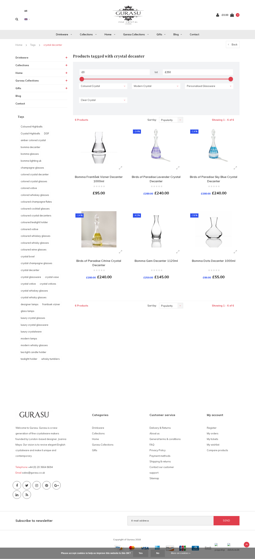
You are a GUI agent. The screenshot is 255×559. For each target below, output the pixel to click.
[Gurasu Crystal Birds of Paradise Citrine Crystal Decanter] (99, 229)
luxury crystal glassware (34, 324)
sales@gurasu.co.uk (33, 472)
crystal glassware (31, 276)
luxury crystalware (31, 331)
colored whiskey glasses (35, 194)
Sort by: (152, 119)
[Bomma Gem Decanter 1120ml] (156, 229)
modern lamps (29, 338)
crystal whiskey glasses (34, 290)
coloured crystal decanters (36, 215)
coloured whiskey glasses (35, 235)
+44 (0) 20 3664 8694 (40, 467)
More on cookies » (180, 553)
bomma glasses (30, 153)
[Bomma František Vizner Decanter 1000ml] (99, 145)
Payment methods (160, 455)
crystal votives (48, 283)
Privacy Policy (158, 450)
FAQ (152, 444)
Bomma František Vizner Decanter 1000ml (99, 179)
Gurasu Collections (134, 34)
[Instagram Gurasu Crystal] (36, 485)
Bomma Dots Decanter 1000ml (213, 261)
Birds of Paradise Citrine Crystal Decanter (98, 263)
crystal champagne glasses (36, 263)
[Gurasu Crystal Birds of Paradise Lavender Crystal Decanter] (156, 145)
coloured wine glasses (33, 249)
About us (155, 433)
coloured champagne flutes (36, 201)
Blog (176, 34)
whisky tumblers (50, 358)
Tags (33, 44)
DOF (46, 133)
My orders (212, 433)
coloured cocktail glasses (35, 208)
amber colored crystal (33, 140)
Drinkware (62, 34)
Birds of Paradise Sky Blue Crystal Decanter (213, 179)
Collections (86, 34)
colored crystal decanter (35, 174)
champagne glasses (32, 167)
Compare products (217, 450)
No (157, 553)
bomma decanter (30, 147)
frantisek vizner (51, 304)
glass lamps (27, 310)
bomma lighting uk (31, 160)
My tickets (212, 439)
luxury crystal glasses (33, 317)
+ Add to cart (96, 203)
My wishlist (213, 444)
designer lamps (29, 304)
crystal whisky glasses (33, 297)
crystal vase (52, 276)
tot (156, 72)
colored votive (29, 188)
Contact (194, 34)
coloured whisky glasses (35, 242)
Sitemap (154, 478)
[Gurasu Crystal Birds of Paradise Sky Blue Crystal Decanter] (213, 145)
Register (212, 427)
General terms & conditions (165, 439)
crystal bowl (28, 256)
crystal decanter (52, 44)
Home (108, 34)
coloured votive (29, 229)
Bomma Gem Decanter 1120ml (156, 261)
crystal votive (28, 283)
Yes (141, 553)
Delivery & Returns (160, 427)
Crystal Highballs (30, 133)
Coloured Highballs (32, 126)
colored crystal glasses (34, 181)
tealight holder (29, 358)
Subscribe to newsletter (34, 521)
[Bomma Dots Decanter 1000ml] (213, 229)
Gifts (159, 34)
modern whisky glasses (34, 345)
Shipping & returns (160, 461)
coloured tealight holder (34, 222)
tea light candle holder (33, 352)
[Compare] (25, 11)
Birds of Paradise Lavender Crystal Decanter (156, 179)
